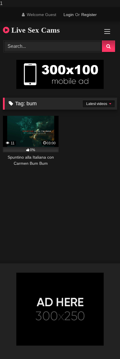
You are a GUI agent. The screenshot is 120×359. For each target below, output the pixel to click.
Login (68, 14)
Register (89, 14)
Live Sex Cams (34, 30)
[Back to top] (102, 342)
